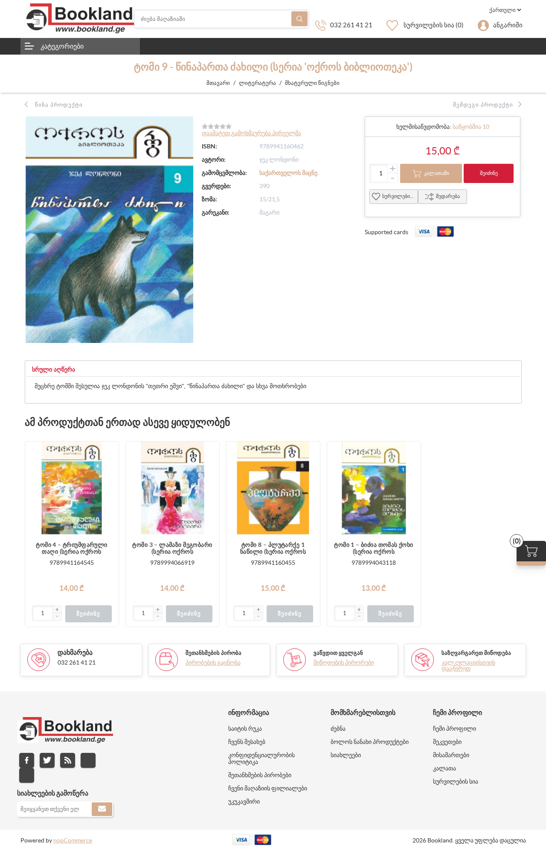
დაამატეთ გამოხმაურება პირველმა (251, 133)
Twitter (47, 760)
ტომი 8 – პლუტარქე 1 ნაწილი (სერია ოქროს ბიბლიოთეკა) (273, 548)
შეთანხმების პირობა (213, 653)
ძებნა (299, 19)
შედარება (448, 196)
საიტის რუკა (245, 728)
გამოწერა (102, 809)
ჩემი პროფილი (454, 728)
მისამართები (451, 755)
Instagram (88, 760)
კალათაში (436, 173)
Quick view (107, 503)
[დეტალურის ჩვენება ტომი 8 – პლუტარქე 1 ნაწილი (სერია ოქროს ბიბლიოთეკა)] (273, 488)
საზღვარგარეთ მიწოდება (476, 653)
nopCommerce (72, 840)
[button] (57, 610)
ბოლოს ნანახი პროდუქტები (370, 741)
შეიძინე (489, 173)
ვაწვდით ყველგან (338, 653)
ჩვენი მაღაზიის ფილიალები (267, 788)
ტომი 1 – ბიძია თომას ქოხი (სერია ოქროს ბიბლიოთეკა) (373, 548)
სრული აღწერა (53, 369)
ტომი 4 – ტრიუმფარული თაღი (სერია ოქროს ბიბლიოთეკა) (71, 548)
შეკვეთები (447, 741)
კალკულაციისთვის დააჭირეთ (468, 665)
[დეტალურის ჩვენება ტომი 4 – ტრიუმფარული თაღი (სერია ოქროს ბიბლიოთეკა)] (72, 488)
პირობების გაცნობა (213, 662)
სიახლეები (346, 755)
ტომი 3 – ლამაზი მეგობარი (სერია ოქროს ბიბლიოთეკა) (172, 548)
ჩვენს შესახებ (246, 741)
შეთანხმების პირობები (259, 775)
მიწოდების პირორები (344, 662)
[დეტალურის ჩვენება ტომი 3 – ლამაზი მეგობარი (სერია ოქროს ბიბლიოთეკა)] (172, 488)
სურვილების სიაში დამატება (107, 486)
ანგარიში (508, 25)
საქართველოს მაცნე (288, 172)
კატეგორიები (62, 46)
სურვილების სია (400, 196)
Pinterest (26, 775)
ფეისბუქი (26, 760)
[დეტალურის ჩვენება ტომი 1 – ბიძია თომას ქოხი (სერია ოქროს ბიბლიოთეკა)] (374, 488)
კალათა (444, 768)
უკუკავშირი (244, 801)
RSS (67, 760)
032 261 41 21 (351, 25)
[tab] (53, 370)
